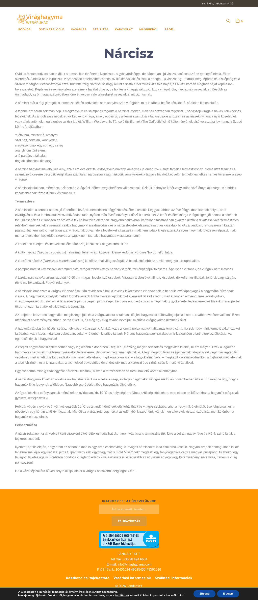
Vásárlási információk (132, 578)
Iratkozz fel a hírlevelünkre (129, 501)
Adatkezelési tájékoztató (87, 578)
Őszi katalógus (51, 29)
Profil (169, 29)
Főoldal (25, 29)
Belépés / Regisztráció (218, 3)
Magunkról (148, 29)
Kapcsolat (124, 29)
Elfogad (204, 594)
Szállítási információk (173, 578)
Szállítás (100, 29)
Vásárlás (78, 29)
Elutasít (228, 594)
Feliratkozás (129, 521)
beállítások (122, 595)
